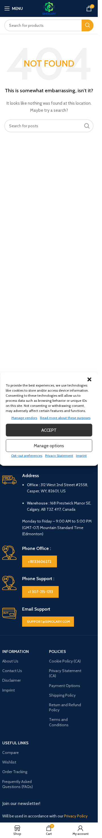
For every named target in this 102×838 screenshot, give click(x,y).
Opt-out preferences (26, 455)
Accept (49, 430)
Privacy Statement (59, 455)
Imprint (81, 455)
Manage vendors (24, 418)
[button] (89, 379)
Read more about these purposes (65, 418)
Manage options (49, 445)
